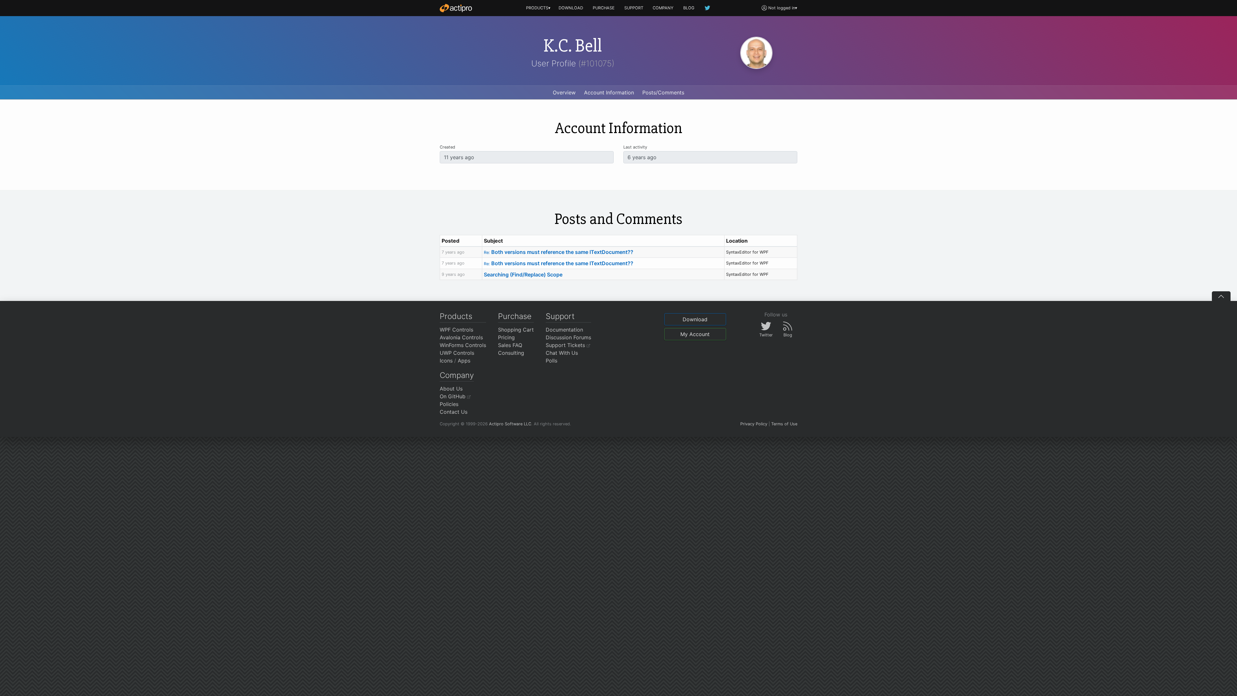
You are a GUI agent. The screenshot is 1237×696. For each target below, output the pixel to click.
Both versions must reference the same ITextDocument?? (558, 252)
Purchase (515, 316)
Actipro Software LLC (510, 423)
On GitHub (453, 396)
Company (457, 375)
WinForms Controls (463, 345)
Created (447, 147)
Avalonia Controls (461, 337)
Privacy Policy (753, 423)
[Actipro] (456, 8)
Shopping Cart (516, 329)
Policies (449, 404)
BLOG (689, 7)
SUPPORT (633, 7)
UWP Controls (457, 353)
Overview (564, 92)
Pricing (506, 337)
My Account (695, 334)
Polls (551, 360)
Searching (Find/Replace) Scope (523, 274)
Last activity (635, 147)
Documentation (564, 329)
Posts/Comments (663, 92)
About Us (451, 388)
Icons (446, 360)
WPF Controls (456, 329)
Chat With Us (562, 353)
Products (456, 316)
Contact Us (453, 412)
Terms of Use (784, 423)
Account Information (609, 92)
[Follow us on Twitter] (707, 8)
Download (695, 319)
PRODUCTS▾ (538, 7)
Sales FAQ (510, 345)
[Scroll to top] (1221, 296)
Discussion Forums (568, 337)
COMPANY (663, 7)
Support (560, 316)
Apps (464, 360)
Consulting (511, 353)
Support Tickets (566, 345)
